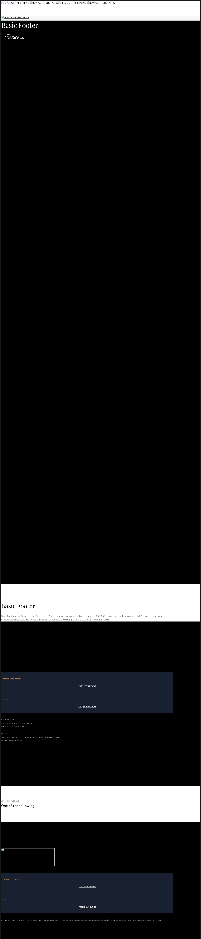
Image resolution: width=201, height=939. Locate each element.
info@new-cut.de (87, 706)
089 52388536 (87, 686)
